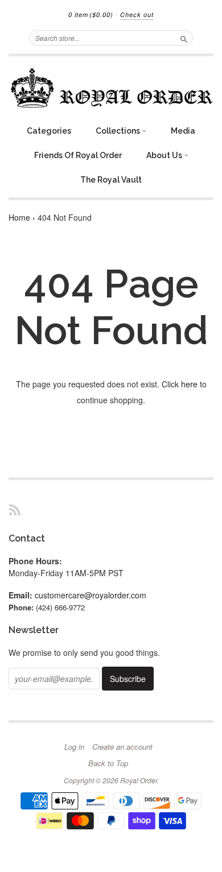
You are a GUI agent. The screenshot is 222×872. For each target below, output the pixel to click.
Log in (74, 747)
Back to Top (108, 763)
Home (19, 217)
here (189, 384)
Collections (119, 130)
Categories (49, 130)
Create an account (122, 747)
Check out (137, 14)
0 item (90, 14)
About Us (165, 155)
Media (183, 130)
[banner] (111, 88)
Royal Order (138, 780)
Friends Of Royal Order (78, 155)
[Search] (183, 37)
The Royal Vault (111, 179)
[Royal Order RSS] (15, 509)
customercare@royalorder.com (90, 595)
